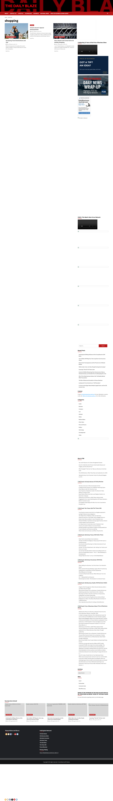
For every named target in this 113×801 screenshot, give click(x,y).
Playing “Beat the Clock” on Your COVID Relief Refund (91, 555)
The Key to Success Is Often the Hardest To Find (89, 485)
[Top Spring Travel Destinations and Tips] (16, 31)
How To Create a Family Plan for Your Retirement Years (91, 655)
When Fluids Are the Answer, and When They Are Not (91, 530)
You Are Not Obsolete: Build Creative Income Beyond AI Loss (92, 550)
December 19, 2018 (62, 44)
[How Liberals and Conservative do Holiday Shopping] (65, 31)
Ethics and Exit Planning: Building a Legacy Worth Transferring (93, 568)
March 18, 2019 (37, 31)
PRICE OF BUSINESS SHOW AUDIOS (59, 13)
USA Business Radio (101, 583)
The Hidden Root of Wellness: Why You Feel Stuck (90, 515)
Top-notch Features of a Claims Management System (90, 462)
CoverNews (60, 762)
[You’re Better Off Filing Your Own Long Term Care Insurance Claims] (36, 709)
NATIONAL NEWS (44, 13)
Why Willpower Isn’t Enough (85, 572)
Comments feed (82, 686)
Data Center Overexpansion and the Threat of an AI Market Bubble (92, 363)
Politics (80, 427)
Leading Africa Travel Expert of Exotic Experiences (90, 570)
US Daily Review (98, 482)
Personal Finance (82, 424)
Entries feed (81, 683)
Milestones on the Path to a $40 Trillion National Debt (91, 497)
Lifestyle (7, 37)
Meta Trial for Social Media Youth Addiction (88, 539)
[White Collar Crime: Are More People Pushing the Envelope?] (77, 709)
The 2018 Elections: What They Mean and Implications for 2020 (93, 472)
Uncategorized (82, 432)
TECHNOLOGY (28, 13)
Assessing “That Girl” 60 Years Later (87, 369)
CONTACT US (13, 13)
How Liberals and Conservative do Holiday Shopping (64, 41)
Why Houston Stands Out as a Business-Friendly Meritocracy (92, 590)
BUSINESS (36, 13)
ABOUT (6, 13)
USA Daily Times (98, 535)
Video (80, 435)
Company (81, 409)
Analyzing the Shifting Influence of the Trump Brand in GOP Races (92, 355)
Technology (81, 429)
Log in (80, 680)
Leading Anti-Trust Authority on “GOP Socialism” (89, 383)
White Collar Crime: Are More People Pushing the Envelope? (92, 367)
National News (13, 37)
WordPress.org (82, 688)
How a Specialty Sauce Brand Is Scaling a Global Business (91, 602)
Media (80, 416)
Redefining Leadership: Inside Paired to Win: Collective (91, 592)
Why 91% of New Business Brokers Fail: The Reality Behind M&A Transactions (92, 377)
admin (8, 44)
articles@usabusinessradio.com (88, 394)
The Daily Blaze (43, 742)
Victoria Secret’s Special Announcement (37, 29)
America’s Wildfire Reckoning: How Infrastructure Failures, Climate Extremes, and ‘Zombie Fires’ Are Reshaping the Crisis (92, 372)
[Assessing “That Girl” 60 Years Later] (98, 709)
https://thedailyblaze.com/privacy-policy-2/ (49, 752)
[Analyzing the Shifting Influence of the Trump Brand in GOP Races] (15, 709)
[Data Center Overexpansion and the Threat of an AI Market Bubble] (57, 709)
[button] (107, 13)
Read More (7, 51)
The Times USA (97, 508)
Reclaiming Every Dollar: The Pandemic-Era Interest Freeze (92, 578)
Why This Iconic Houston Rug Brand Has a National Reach (92, 597)
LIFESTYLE (20, 13)
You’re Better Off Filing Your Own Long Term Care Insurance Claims (92, 359)
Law (80, 411)
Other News (81, 422)
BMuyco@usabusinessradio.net (89, 396)
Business (81, 406)
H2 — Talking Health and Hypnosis (86, 577)
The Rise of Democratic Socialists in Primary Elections (90, 380)
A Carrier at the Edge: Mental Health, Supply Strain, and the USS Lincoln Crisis (93, 386)
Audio (80, 403)
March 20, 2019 (12, 44)
